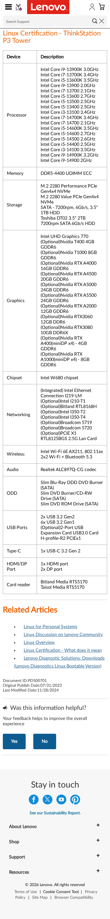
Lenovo (46, 885)
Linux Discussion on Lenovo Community (63, 634)
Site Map (40, 898)
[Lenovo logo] (48, 7)
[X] (47, 801)
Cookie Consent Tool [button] (61, 892)
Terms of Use (25, 892)
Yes (14, 741)
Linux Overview (39, 642)
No (45, 741)
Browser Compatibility (73, 898)
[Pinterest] (75, 801)
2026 (34, 885)
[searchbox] (55, 21)
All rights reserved (69, 885)
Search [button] (94, 20)
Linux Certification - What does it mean (63, 650)
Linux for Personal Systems (50, 626)
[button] (7, 8)
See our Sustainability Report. (55, 813)
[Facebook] (34, 801)
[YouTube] (61, 801)
